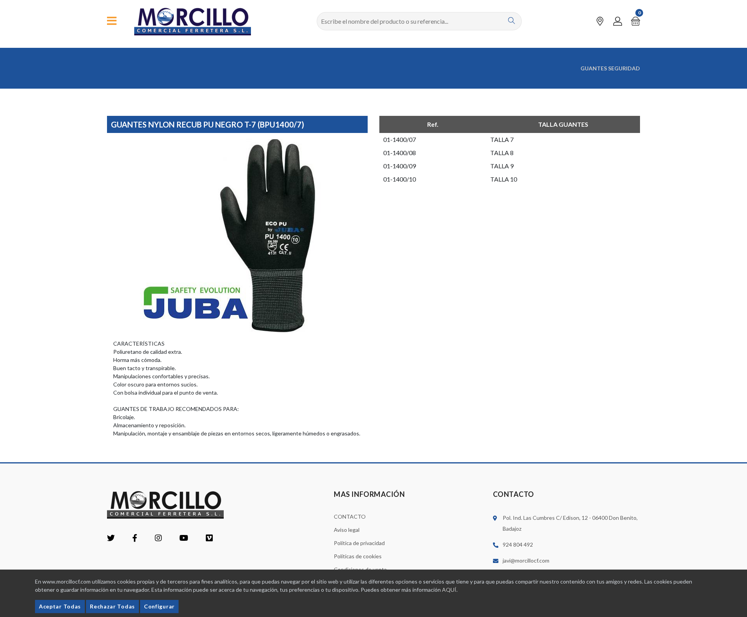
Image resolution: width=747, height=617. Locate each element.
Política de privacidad (359, 543)
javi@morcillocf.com (526, 560)
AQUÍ (449, 589)
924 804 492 (518, 544)
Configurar (159, 606)
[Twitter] (111, 538)
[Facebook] (134, 538)
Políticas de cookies (358, 556)
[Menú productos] (112, 21)
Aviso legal (346, 529)
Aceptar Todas (60, 606)
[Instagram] (158, 538)
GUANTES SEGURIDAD (610, 68)
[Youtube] (183, 538)
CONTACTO (350, 516)
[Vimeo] (209, 538)
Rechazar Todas (112, 606)
